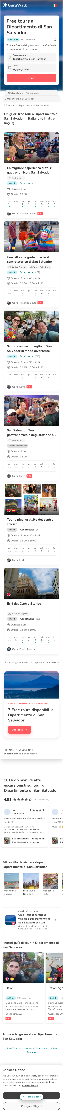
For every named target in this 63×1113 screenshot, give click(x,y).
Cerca (31, 78)
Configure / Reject (31, 1106)
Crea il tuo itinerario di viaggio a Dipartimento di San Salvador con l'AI (34, 918)
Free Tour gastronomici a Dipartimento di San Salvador (31, 1050)
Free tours (9, 749)
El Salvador (25, 749)
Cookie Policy (30, 1085)
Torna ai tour (33, 1096)
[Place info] (55, 39)
